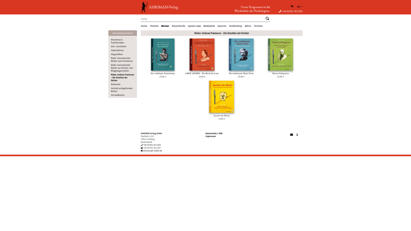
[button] (273, 134)
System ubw (194, 26)
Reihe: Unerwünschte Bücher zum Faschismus (122, 59)
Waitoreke (115, 84)
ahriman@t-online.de (152, 150)
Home (144, 26)
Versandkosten (118, 95)
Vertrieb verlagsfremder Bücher (122, 89)
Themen (154, 26)
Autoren (222, 26)
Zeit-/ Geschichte (118, 46)
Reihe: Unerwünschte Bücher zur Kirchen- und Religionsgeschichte (122, 68)
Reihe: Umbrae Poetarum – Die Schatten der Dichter (122, 77)
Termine (258, 26)
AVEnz (248, 26)
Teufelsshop (235, 26)
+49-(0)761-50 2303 (292, 11)
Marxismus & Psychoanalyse (117, 41)
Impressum (211, 136)
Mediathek (209, 26)
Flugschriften (117, 54)
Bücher (165, 26)
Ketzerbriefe (178, 26)
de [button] (298, 7)
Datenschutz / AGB (214, 133)
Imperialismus (117, 50)
